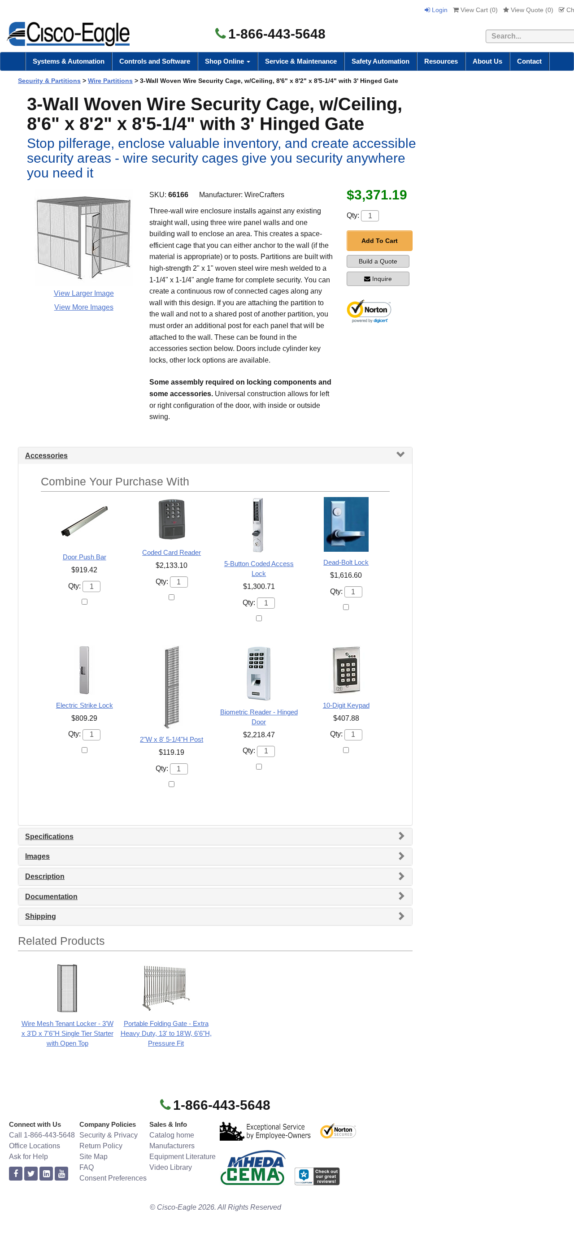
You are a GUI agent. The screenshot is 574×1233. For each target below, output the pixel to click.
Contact (529, 61)
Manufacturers (172, 1146)
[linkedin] (46, 1174)
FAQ (86, 1167)
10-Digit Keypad (346, 705)
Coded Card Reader (171, 552)
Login (439, 9)
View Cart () (478, 9)
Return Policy (100, 1146)
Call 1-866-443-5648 (42, 1135)
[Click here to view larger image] (84, 237)
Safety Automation (380, 61)
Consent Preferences (113, 1178)
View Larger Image (84, 293)
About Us (487, 61)
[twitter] (31, 1174)
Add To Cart (379, 240)
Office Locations (34, 1146)
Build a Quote (378, 261)
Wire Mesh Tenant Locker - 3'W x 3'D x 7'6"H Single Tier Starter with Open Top (67, 1033)
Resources (441, 61)
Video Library (170, 1167)
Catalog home (171, 1135)
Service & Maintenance (301, 61)
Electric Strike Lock (84, 705)
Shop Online (225, 61)
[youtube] (61, 1174)
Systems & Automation (68, 61)
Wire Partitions (110, 80)
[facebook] (15, 1174)
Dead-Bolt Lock (346, 562)
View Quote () (531, 9)
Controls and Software (154, 61)
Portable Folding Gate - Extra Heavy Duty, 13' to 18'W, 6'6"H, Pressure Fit (166, 1033)
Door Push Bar (84, 557)
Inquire (382, 278)
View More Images (83, 307)
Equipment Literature (182, 1156)
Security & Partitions (49, 80)
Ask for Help (28, 1156)
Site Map (93, 1156)
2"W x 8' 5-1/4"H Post (171, 739)
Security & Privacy (108, 1135)
